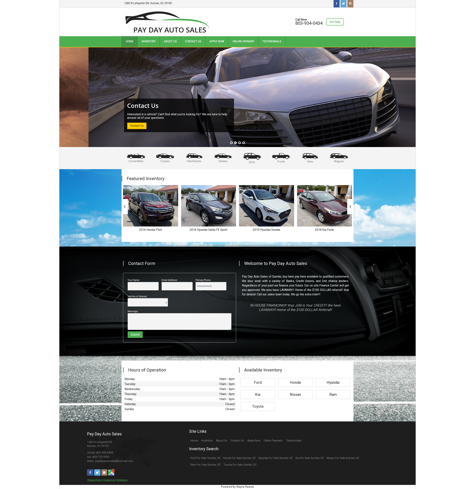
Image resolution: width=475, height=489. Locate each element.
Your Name (133, 280)
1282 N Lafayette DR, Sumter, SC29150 (148, 3)
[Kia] (258, 390)
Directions (122, 480)
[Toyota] (258, 402)
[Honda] (295, 378)
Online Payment (273, 440)
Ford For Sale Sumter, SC (206, 458)
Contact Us (109, 480)
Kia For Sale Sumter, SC (310, 458)
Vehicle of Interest (137, 296)
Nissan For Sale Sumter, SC (343, 458)
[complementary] (464, 478)
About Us (221, 440)
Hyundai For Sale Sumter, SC (275, 458)
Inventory (207, 440)
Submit (135, 334)
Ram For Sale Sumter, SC (206, 464)
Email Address (169, 280)
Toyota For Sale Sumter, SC (240, 464)
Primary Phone (203, 280)
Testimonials (293, 440)
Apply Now (253, 440)
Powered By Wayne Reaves (237, 486)
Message (133, 311)
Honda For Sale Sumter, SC (239, 458)
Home (194, 440)
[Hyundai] (333, 378)
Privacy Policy (94, 480)
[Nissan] (295, 390)
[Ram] (333, 390)
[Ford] (258, 378)
